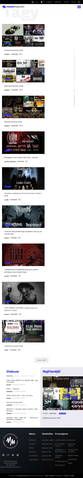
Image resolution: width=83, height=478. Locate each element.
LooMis (71, 475)
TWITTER (66, 2)
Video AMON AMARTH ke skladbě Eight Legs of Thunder (22, 381)
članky (32, 444)
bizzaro (66, 475)
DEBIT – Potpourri (12, 389)
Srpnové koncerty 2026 (14, 402)
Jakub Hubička (49, 475)
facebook (33, 456)
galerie (32, 452)
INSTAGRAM (58, 2)
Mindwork (72, 459)
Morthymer (73, 455)
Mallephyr (60, 465)
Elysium (71, 440)
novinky (32, 440)
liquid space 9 (61, 440)
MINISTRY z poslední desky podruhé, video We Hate (22, 410)
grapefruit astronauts (60, 451)
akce (31, 448)
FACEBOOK (49, 2)
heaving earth (58, 456)
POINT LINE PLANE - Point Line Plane (19, 395)
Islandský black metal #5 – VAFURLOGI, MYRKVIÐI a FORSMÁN (22, 418)
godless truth (71, 445)
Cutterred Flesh (60, 445)
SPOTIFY (73, 2)
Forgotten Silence (73, 451)
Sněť (70, 463)
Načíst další (41, 360)
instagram (34, 460)
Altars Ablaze (61, 461)
